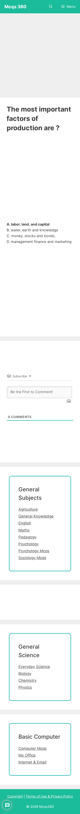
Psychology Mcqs (33, 551)
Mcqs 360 (15, 6)
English (24, 523)
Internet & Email (32, 762)
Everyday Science (34, 666)
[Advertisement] (40, 53)
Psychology (28, 544)
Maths (24, 530)
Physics (25, 687)
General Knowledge (36, 516)
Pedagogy (27, 537)
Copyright (15, 796)
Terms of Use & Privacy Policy (49, 796)
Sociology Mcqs (32, 558)
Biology (24, 673)
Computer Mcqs (32, 748)
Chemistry (27, 680)
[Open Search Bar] (51, 6)
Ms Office (27, 755)
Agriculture (28, 509)
